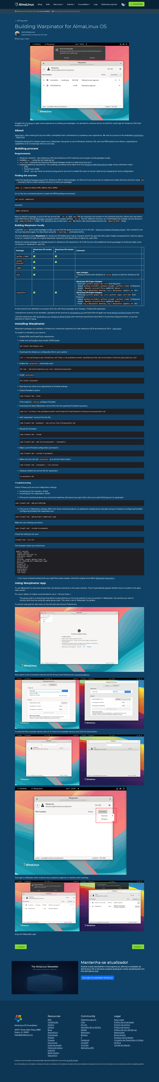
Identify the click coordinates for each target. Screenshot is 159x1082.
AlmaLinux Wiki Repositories (96, 164)
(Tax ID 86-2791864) (72, 1060)
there (34, 319)
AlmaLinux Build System (121, 313)
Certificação (53, 1022)
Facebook (85, 1040)
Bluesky (84, 1035)
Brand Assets (120, 1035)
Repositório (53, 1032)
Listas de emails (55, 1045)
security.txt (52, 1042)
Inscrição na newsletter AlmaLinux (97, 977)
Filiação (51, 1037)
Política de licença (122, 1027)
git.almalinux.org (77, 313)
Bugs (50, 1030)
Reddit (84, 1030)
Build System (53, 1053)
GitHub (51, 1027)
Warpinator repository (45, 219)
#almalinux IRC (87, 1048)
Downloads (53, 1035)
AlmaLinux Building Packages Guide (110, 230)
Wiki (48, 4)
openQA (51, 1050)
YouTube (84, 1045)
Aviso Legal (119, 1019)
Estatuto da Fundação (123, 1037)
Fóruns (84, 1025)
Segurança (52, 1055)
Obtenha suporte (109, 4)
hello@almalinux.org (24, 1035)
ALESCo (51, 1025)
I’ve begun (29, 123)
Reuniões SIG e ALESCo (91, 1027)
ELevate (51, 1040)
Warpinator (19, 135)
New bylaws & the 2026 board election (67, 11)
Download (138, 4)
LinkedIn (84, 1042)
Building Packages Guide (34, 180)
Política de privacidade (124, 1022)
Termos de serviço (122, 1025)
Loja (95, 4)
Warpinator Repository (105, 578)
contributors (138, 135)
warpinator (117, 329)
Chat (83, 1022)
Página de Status (55, 1048)
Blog (40, 4)
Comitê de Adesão (122, 1045)
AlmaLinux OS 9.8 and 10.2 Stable (28, 11)
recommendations (81, 675)
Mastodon (85, 1032)
